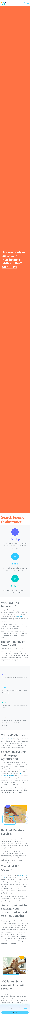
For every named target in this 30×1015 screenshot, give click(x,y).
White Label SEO (7, 739)
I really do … (15, 1012)
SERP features (21, 616)
